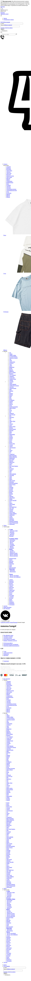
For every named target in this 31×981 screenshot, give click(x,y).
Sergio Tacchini (12, 500)
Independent (12, 434)
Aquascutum (12, 362)
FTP (10, 418)
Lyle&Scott (11, 454)
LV (10, 453)
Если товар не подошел (9, 639)
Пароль (2, 25)
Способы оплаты (7, 638)
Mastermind (12, 458)
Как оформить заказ (8, 635)
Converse (11, 387)
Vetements (11, 518)
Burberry (11, 373)
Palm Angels (12, 480)
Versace (11, 517)
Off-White (11, 475)
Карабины (11, 603)
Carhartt (11, 380)
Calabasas (11, 376)
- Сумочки (11, 533)
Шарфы (11, 562)
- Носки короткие (13, 555)
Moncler (11, 460)
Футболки (8, 193)
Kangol (11, 438)
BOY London (12, 372)
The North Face (12, 507)
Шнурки (11, 561)
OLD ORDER (12, 474)
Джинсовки (9, 170)
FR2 (10, 416)
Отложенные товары (8, 19)
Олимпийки (9, 181)
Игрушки (11, 591)
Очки (10, 565)
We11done (11, 520)
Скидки (5, 606)
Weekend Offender (13, 521)
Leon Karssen (12, 447)
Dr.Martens (11, 400)
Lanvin (10, 446)
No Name (11, 468)
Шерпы (8, 194)
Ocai (10, 472)
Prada (10, 486)
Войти (2, 22)
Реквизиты (6, 654)
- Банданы (11, 541)
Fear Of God (12, 414)
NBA (10, 464)
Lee (10, 449)
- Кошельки (12, 570)
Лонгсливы (9, 177)
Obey (10, 471)
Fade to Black (12, 408)
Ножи (10, 599)
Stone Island (12, 504)
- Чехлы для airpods (14, 575)
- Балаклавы (12, 540)
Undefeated (11, 515)
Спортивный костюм (11, 190)
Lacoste (11, 445)
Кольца (11, 583)
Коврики (11, 580)
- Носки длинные (13, 554)
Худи (7, 191)
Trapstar (11, 511)
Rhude (10, 492)
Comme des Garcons (14, 385)
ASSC (10, 365)
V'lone (10, 516)
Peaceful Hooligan (13, 483)
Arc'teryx (11, 363)
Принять (3, 6)
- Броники (11, 532)
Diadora (11, 393)
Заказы (5, 18)
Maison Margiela (13, 456)
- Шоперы (11, 534)
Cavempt (11, 381)
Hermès (11, 427)
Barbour (11, 369)
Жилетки (8, 174)
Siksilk (10, 499)
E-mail (2, 23)
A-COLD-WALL (13, 356)
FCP (10, 409)
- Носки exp (12, 551)
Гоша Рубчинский (13, 522)
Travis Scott (12, 512)
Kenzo (10, 442)
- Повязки (11, 548)
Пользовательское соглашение (10, 644)
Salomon (11, 496)
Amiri (10, 360)
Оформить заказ (4, 14)
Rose (10, 495)
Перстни (11, 584)
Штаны (8, 197)
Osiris (10, 476)
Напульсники (12, 567)
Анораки (8, 166)
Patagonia (11, 482)
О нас (4, 651)
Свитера (8, 186)
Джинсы (8, 172)
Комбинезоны (9, 182)
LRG (10, 451)
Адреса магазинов (7, 652)
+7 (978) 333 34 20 (9, 673)
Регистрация (7, 22)
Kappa (10, 439)
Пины (10, 594)
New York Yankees (13, 466)
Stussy (10, 505)
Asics (10, 364)
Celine (10, 383)
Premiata (11, 487)
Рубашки (8, 185)
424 (10, 352)
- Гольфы (11, 550)
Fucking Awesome (13, 406)
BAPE (10, 368)
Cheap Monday (12, 384)
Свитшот (8, 187)
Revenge (11, 491)
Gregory (11, 424)
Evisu (10, 405)
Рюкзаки (11, 536)
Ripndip (11, 493)
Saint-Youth (12, 497)
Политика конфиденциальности (11, 645)
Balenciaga (11, 367)
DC (10, 392)
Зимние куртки (10, 176)
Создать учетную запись (7, 27)
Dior (10, 397)
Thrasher (11, 509)
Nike (10, 467)
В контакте (6, 661)
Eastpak (11, 401)
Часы (10, 566)
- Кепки (11, 542)
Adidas (10, 354)
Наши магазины (7, 607)
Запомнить (4, 30)
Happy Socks (12, 426)
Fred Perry (11, 417)
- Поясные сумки (13, 530)
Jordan (10, 435)
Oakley (11, 470)
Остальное (11, 604)
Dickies (11, 394)
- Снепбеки (12, 545)
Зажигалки (12, 590)
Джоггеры (8, 173)
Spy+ (10, 501)
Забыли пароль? (8, 25)
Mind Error (11, 462)
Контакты (5, 655)
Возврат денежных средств (10, 640)
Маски (10, 600)
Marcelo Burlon (12, 455)
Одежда (5, 164)
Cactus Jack (12, 377)
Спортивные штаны (11, 189)
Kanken (11, 437)
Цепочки (11, 582)
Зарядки (8, 938)
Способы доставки (8, 636)
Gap (10, 420)
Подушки (11, 595)
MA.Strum (11, 459)
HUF (10, 433)
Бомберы (8, 168)
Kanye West (12, 443)
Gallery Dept (12, 421)
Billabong (11, 371)
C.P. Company (12, 375)
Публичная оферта (8, 643)
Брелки (11, 588)
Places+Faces (12, 484)
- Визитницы (12, 571)
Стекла (11, 579)
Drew (10, 398)
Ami (10, 359)
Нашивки (11, 602)
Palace (10, 479)
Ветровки (8, 169)
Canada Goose (12, 379)
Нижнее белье (12, 558)
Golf (10, 422)
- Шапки (11, 546)
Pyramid (11, 488)
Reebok (11, 489)
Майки (8, 179)
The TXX (11, 508)
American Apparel (13, 358)
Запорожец (12, 524)
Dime (10, 396)
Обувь (4, 525)
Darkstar (11, 391)
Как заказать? (6, 608)
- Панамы (11, 544)
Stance (10, 503)
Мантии (8, 178)
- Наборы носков (13, 553)
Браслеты (11, 587)
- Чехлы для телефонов (14, 577)
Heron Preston (12, 429)
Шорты (8, 195)
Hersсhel (11, 430)
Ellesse (10, 402)
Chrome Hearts (12, 388)
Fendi (10, 410)
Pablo (10, 478)
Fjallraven (11, 413)
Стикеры (11, 596)
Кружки (11, 598)
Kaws (10, 441)
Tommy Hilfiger (13, 513)
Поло (7, 183)
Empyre (11, 404)
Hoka (10, 431)
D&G (10, 389)
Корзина (3, 12)
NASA (10, 463)
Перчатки (11, 563)
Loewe (10, 450)
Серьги (11, 586)
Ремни (10, 559)
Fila (10, 412)
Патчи (10, 592)
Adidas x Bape (12, 355)
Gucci (10, 425)
